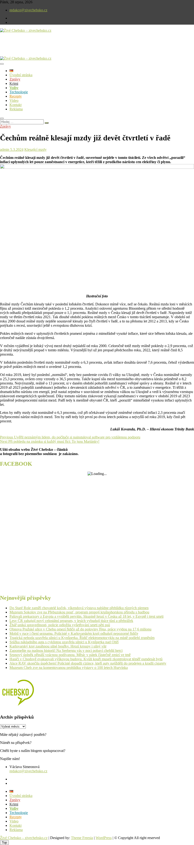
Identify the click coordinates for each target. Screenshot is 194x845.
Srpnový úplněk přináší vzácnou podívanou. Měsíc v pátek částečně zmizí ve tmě (70, 655)
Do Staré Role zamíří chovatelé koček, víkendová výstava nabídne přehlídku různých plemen (79, 608)
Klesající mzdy (35, 150)
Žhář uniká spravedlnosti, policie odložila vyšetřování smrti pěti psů (59, 625)
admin (4, 150)
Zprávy (14, 79)
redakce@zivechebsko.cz (28, 10)
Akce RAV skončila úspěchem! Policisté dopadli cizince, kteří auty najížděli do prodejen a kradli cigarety (87, 663)
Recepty (15, 96)
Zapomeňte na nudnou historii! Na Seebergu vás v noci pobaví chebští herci (66, 650)
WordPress (104, 838)
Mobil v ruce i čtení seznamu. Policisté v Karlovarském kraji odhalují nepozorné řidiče (73, 633)
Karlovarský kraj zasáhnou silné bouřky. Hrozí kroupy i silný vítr (57, 646)
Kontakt (15, 105)
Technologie (18, 92)
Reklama (16, 109)
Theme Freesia (82, 838)
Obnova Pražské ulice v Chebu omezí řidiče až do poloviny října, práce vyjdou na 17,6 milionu (80, 629)
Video (13, 100)
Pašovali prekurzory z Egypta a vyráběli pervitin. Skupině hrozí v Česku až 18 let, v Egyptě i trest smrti (86, 616)
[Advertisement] (55, 48)
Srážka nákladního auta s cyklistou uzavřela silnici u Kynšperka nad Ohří (64, 642)
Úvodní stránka (20, 75)
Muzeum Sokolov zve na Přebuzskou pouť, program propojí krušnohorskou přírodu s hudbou (79, 612)
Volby (13, 88)
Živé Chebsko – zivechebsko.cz (24, 838)
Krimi (13, 83)
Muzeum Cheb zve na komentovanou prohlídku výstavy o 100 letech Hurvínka (68, 668)
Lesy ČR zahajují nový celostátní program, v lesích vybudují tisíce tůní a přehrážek (71, 621)
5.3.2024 (16, 150)
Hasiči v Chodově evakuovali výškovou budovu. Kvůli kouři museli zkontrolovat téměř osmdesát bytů (86, 659)
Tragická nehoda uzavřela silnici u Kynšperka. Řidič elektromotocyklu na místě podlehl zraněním (81, 638)
